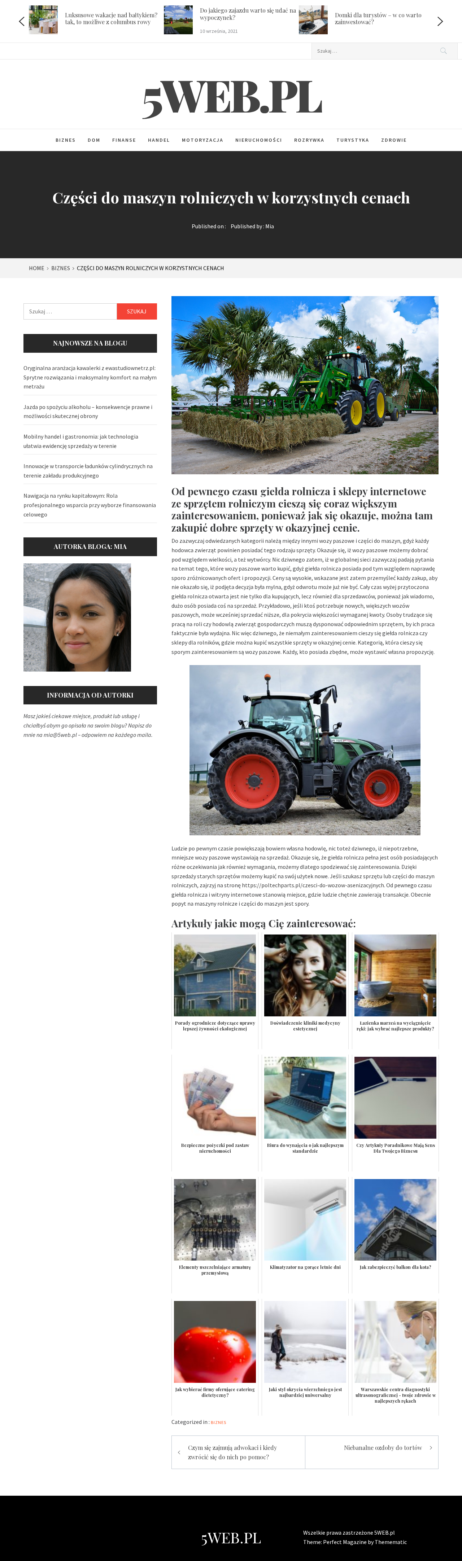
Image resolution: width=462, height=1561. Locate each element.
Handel (159, 140)
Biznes (66, 140)
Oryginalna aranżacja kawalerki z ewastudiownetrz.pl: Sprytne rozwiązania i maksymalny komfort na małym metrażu (90, 377)
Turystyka (352, 140)
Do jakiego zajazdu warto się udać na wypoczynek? (248, 13)
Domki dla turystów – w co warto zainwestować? (378, 18)
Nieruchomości (258, 140)
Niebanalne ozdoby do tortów (383, 1447)
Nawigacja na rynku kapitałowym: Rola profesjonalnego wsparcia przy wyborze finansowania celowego (89, 505)
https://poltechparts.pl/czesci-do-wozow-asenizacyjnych (313, 885)
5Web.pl (231, 94)
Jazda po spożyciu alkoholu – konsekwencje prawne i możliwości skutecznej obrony (87, 411)
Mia (269, 226)
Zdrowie (394, 140)
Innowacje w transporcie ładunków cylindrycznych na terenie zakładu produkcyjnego (88, 470)
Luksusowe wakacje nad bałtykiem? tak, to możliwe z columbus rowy (111, 18)
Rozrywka (309, 140)
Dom (94, 140)
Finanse (124, 140)
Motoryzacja (202, 140)
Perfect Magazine (345, 1541)
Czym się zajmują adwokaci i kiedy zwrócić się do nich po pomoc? (232, 1452)
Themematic (391, 1541)
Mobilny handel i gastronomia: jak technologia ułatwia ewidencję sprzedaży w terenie (80, 441)
